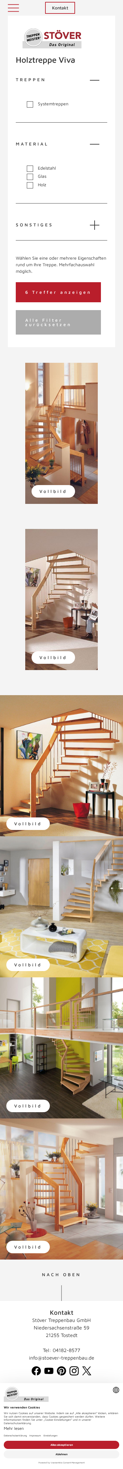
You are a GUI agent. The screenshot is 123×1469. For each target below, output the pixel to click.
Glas (42, 176)
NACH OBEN (61, 1274)
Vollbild (53, 491)
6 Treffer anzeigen (58, 292)
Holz (42, 184)
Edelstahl (47, 168)
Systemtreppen (53, 103)
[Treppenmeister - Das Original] (52, 38)
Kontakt (60, 7)
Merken (44, 373)
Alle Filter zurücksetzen (48, 322)
